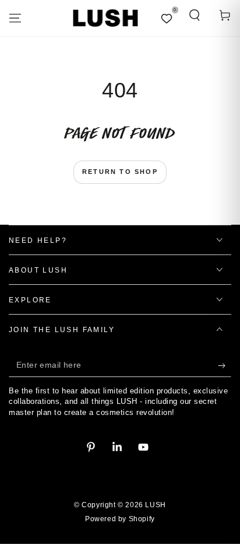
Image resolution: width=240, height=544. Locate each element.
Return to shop (120, 171)
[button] (194, 15)
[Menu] (15, 18)
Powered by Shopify (120, 519)
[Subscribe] (224, 365)
